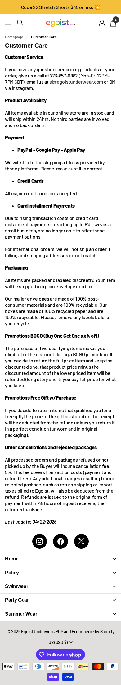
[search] (20, 23)
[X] (81, 541)
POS (59, 631)
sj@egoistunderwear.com (76, 82)
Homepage (14, 36)
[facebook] (60, 541)
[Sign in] (102, 22)
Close (60, 559)
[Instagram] (39, 541)
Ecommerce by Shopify (93, 631)
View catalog (8, 23)
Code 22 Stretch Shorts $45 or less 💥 (60, 7)
